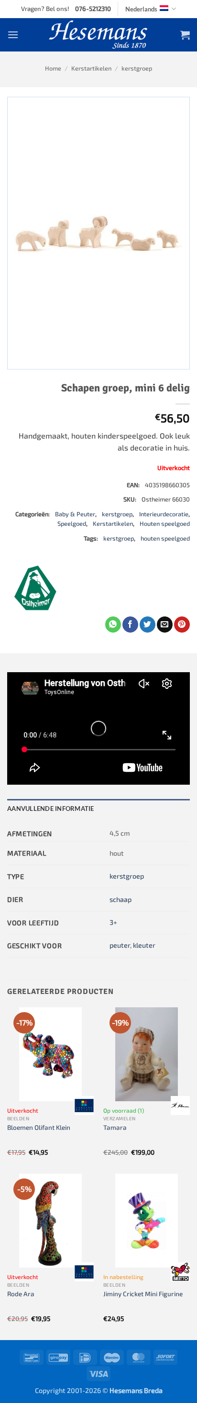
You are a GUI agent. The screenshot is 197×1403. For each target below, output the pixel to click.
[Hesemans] (98, 34)
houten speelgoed (165, 538)
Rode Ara (20, 1294)
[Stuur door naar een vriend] (165, 624)
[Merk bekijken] (84, 1105)
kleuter (144, 945)
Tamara (115, 1127)
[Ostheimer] (36, 587)
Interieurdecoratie (163, 514)
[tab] (98, 808)
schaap (120, 899)
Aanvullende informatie (50, 808)
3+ (113, 922)
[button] (13, 34)
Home (53, 68)
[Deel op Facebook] (130, 624)
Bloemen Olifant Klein (38, 1127)
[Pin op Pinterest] (182, 624)
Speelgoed (71, 523)
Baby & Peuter (75, 514)
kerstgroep (136, 68)
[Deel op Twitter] (147, 624)
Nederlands (141, 9)
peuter (119, 945)
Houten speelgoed (165, 523)
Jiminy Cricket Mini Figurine (143, 1294)
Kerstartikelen (91, 68)
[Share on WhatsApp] (113, 624)
